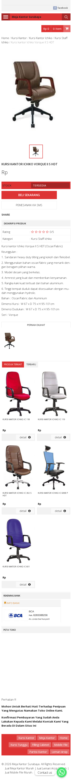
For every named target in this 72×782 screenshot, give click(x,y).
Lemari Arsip (60, 752)
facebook (63, 7)
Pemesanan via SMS (29, 205)
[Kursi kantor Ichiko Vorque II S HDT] (10, 341)
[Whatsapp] (62, 772)
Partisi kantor (38, 752)
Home (5, 38)
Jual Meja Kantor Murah (19, 768)
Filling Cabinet (40, 744)
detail (23, 437)
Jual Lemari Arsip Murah (52, 768)
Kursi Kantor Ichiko (40, 38)
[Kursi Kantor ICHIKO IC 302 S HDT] (18, 468)
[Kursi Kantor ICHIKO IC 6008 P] (53, 468)
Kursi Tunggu (19, 744)
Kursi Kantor (19, 38)
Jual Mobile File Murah (18, 772)
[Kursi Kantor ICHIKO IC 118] (18, 394)
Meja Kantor (47, 738)
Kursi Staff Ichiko (41, 239)
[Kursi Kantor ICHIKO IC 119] (53, 394)
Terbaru (31, 364)
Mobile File (61, 744)
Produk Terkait (13, 364)
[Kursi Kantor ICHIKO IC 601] (18, 542)
